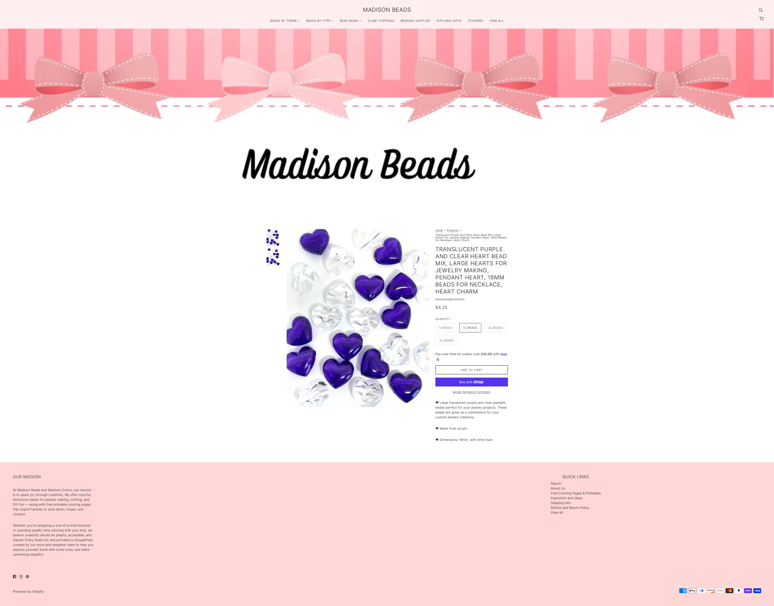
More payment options (471, 392)
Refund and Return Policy (570, 508)
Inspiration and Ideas (566, 498)
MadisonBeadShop (450, 299)
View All (557, 512)
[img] (760, 10)
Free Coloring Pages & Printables (576, 493)
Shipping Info (561, 503)
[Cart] (762, 18)
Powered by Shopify (28, 591)
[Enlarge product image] (358, 318)
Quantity (442, 319)
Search (556, 483)
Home (439, 230)
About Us (558, 488)
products (452, 230)
